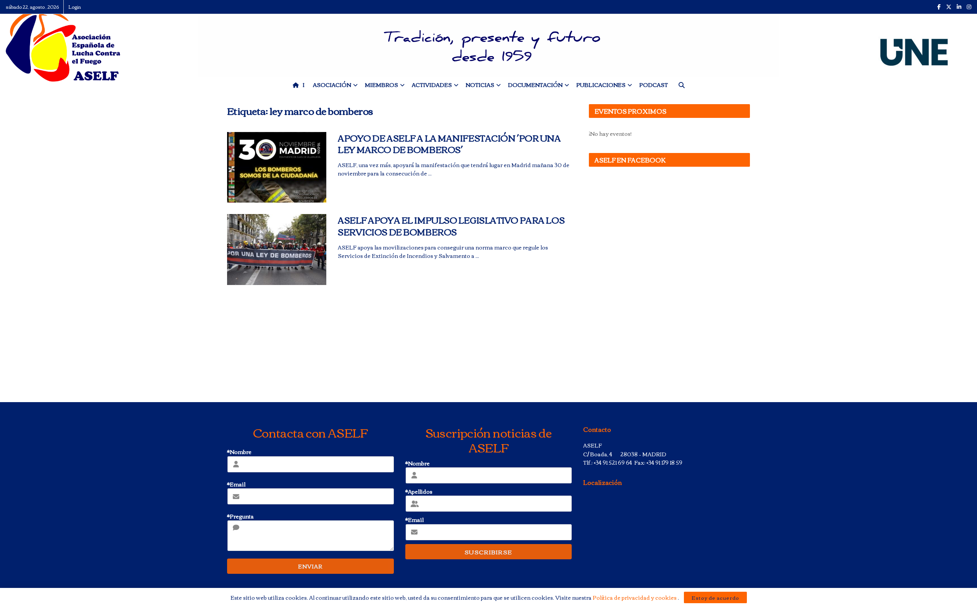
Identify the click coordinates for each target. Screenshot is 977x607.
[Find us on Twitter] (948, 7)
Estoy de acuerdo (715, 597)
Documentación (535, 85)
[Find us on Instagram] (969, 7)
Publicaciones (601, 85)
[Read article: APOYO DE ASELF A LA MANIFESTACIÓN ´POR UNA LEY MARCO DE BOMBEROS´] (276, 167)
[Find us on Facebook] (939, 7)
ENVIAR (310, 566)
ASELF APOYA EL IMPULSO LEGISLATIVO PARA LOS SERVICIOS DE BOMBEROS (451, 225)
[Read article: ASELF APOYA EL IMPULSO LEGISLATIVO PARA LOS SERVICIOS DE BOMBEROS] (276, 249)
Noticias (480, 85)
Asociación (332, 85)
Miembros (381, 85)
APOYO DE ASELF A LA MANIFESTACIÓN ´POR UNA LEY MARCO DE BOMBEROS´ (449, 143)
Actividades (432, 85)
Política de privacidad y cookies (635, 597)
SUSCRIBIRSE (488, 551)
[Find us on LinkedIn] (959, 7)
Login (74, 6)
